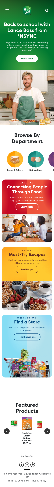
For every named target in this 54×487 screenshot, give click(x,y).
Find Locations (27, 337)
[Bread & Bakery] (15, 159)
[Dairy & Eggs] (36, 159)
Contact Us (27, 456)
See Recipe (27, 269)
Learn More (27, 58)
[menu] (7, 10)
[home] (27, 10)
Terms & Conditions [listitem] (18, 480)
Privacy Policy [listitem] (38, 480)
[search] (46, 10)
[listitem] (21, 464)
